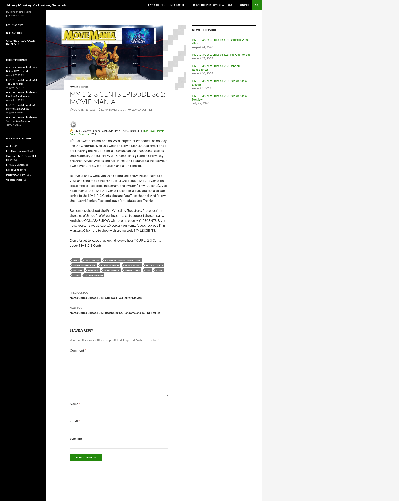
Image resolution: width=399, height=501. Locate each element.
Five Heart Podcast (16, 151)
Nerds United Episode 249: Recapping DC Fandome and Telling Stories (115, 310)
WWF (76, 275)
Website (76, 439)
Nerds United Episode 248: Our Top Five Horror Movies (106, 295)
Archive (10, 146)
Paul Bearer (111, 270)
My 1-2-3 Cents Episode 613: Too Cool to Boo (221, 54)
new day (93, 270)
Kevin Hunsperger (113, 109)
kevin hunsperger (84, 265)
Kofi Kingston (110, 265)
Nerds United (178, 5)
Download (84, 134)
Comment (78, 350)
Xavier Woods (94, 275)
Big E (76, 260)
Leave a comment (143, 109)
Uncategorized (14, 179)
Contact (244, 5)
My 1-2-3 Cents (156, 5)
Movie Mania (132, 265)
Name (75, 404)
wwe (159, 270)
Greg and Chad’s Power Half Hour (212, 5)
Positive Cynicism (15, 174)
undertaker (132, 270)
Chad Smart (92, 260)
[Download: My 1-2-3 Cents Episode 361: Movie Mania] (71, 130)
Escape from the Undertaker (123, 260)
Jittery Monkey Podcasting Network (36, 5)
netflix (77, 270)
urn (148, 270)
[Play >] (73, 124)
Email (75, 421)
